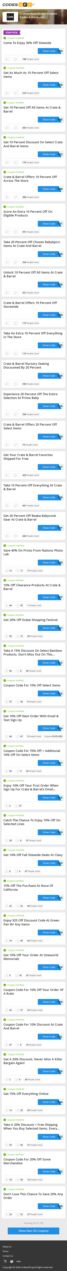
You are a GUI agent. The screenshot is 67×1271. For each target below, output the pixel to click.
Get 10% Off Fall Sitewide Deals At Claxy (33, 855)
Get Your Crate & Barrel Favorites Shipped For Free (28, 457)
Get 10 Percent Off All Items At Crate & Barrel (32, 109)
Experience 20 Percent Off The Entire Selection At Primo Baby (30, 396)
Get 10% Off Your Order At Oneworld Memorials (30, 957)
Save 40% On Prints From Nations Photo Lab (33, 552)
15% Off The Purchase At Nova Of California (28, 887)
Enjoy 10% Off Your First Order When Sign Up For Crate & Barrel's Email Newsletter (30, 787)
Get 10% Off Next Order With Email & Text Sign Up (31, 718)
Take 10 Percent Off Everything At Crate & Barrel (32, 487)
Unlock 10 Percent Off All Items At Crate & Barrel (33, 274)
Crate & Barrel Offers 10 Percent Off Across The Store (30, 179)
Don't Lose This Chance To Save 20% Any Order (33, 1196)
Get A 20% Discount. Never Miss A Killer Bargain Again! (32, 1061)
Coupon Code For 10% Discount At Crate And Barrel (33, 1026)
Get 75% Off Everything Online (25, 1094)
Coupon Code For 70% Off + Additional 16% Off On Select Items (31, 753)
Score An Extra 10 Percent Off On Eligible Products (27, 213)
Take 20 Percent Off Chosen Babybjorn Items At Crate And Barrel (31, 244)
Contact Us (8, 1256)
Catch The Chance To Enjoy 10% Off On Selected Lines (31, 822)
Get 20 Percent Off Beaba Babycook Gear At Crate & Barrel (29, 517)
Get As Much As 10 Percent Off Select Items (30, 75)
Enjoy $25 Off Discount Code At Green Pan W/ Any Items (31, 922)
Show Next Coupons (34, 1231)
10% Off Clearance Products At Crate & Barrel (32, 587)
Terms (6, 1251)
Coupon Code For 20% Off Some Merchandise (27, 1161)
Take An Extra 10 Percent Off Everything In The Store (32, 335)
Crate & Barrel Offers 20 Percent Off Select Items (30, 426)
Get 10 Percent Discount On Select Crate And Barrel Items (33, 144)
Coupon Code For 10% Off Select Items (31, 685)
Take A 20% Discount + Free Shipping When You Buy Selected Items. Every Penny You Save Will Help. (30, 1126)
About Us (7, 1246)
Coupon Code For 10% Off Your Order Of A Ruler (33, 992)
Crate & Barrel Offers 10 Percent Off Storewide (30, 305)
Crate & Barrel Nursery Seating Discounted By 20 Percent (26, 365)
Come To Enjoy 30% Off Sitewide (27, 43)
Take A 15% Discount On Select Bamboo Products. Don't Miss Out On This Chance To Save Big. (32, 652)
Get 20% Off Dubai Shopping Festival (30, 620)
